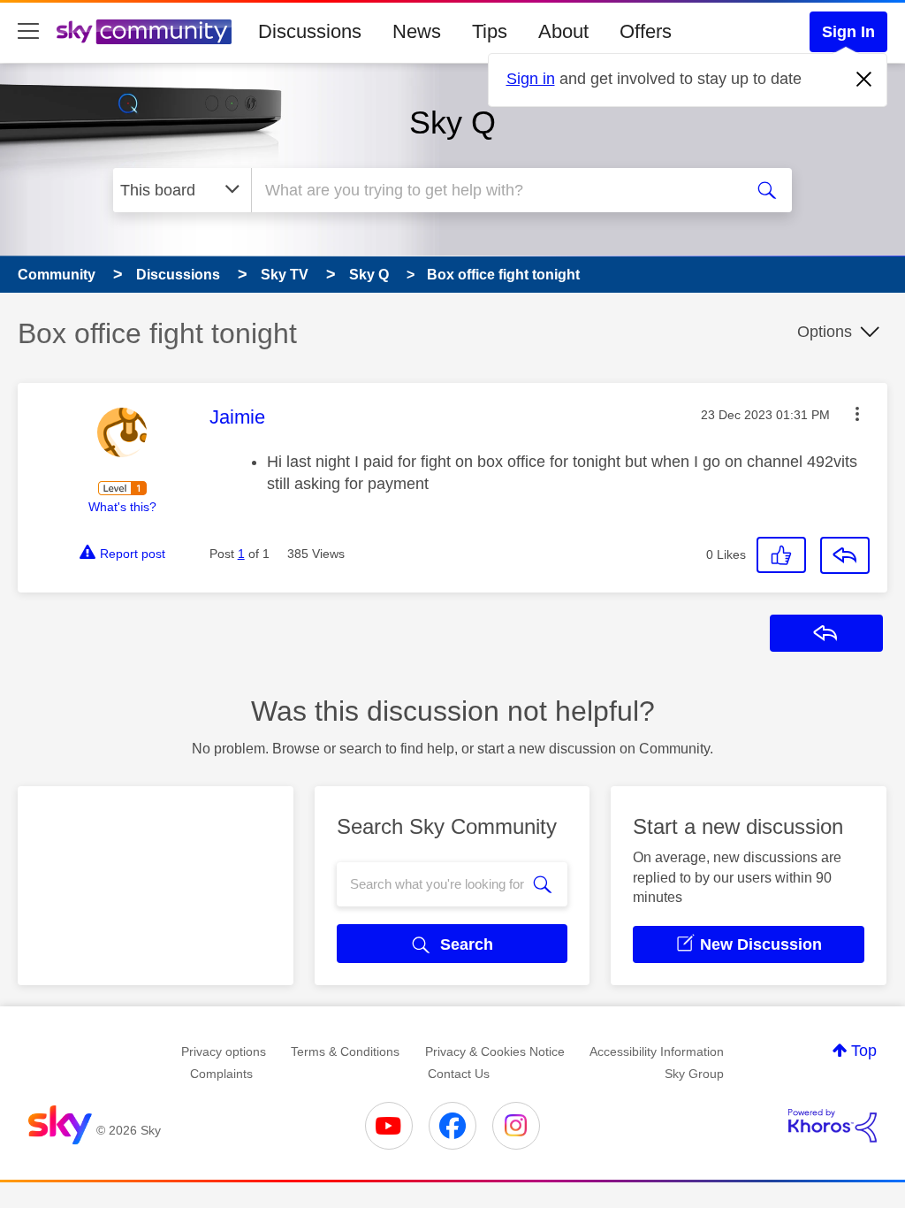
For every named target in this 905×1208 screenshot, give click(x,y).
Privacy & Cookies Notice (495, 1051)
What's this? (122, 507)
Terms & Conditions (345, 1051)
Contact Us (459, 1074)
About (563, 31)
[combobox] (495, 190)
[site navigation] (28, 32)
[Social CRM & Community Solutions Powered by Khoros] (832, 1126)
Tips (489, 31)
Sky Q (452, 122)
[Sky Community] (144, 32)
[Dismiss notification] (864, 79)
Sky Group (694, 1074)
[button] (857, 413)
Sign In (848, 32)
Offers (646, 31)
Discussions (309, 31)
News (416, 31)
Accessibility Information (656, 1051)
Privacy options (223, 1051)
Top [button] (864, 1050)
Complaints (221, 1074)
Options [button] (824, 331)
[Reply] (845, 555)
